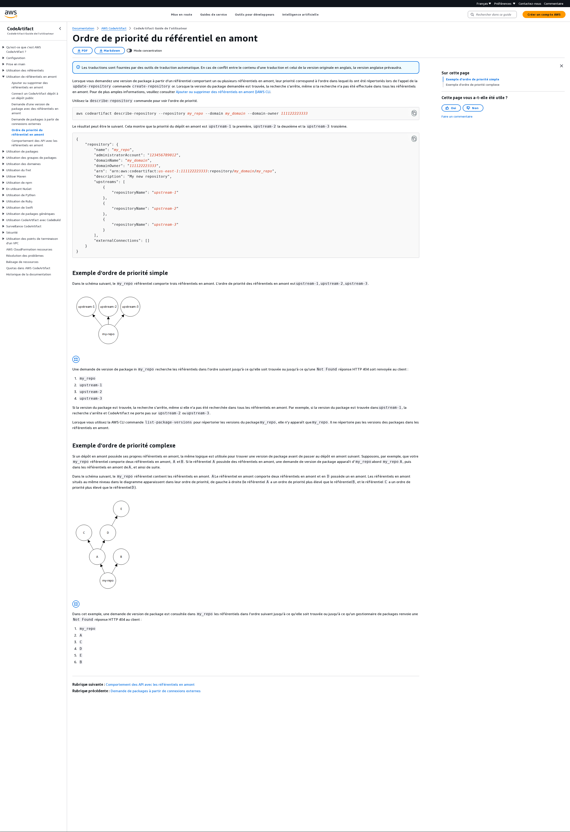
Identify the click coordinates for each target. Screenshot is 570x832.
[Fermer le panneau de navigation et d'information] (561, 65)
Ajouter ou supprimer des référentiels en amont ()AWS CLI (223, 92)
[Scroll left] (168, 14)
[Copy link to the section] (68, 273)
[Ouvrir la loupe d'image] (75, 359)
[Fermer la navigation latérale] (60, 28)
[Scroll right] (322, 14)
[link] (160, 28)
